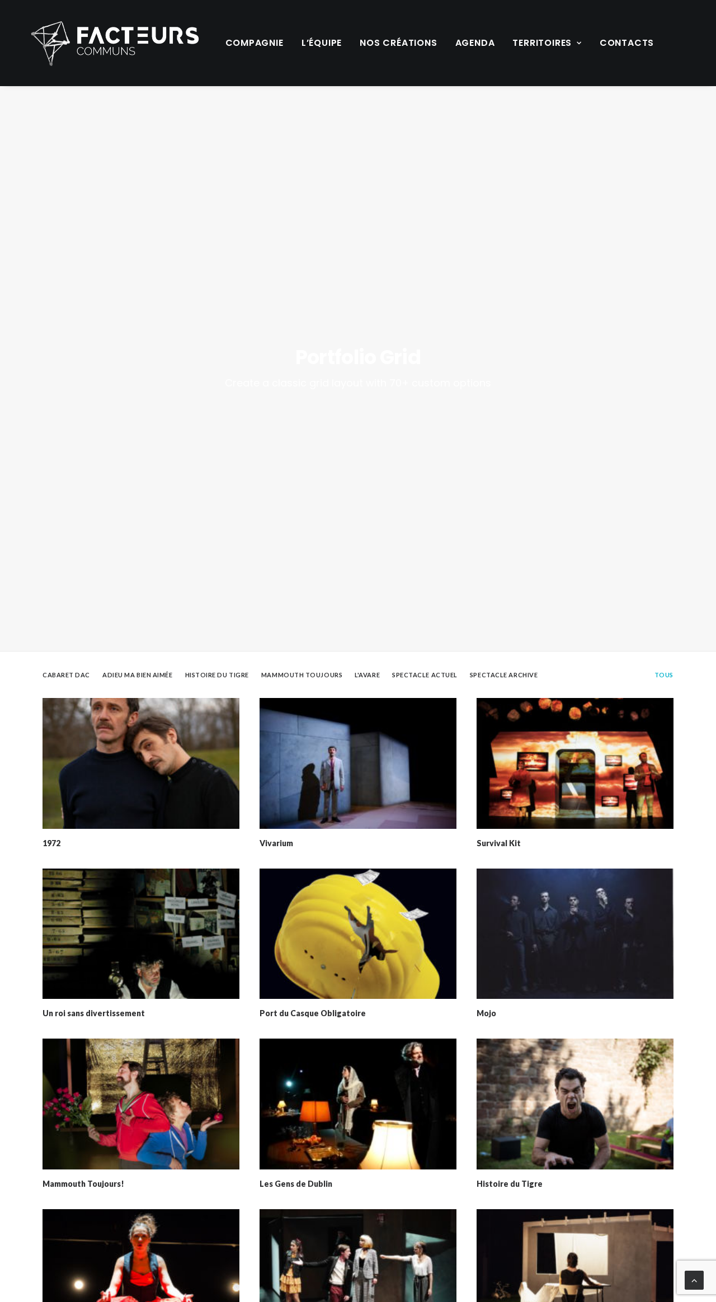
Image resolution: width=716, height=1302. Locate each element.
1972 (51, 843)
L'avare (367, 675)
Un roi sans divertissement (94, 1013)
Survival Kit (499, 843)
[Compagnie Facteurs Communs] (114, 43)
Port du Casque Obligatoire (313, 1013)
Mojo (486, 1013)
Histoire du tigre (217, 675)
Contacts (627, 42)
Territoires (542, 42)
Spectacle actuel (425, 675)
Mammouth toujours (301, 675)
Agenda (475, 42)
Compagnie (254, 42)
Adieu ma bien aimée (137, 675)
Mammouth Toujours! (83, 1183)
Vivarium (276, 843)
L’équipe (322, 42)
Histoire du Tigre (510, 1183)
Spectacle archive (504, 675)
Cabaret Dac (66, 675)
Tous (663, 675)
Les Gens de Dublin (296, 1183)
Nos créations (398, 42)
